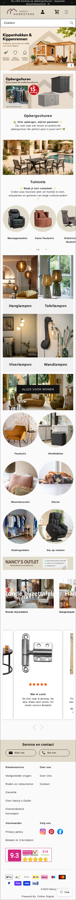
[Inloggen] (44, 12)
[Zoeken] (72, 23)
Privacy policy (14, 831)
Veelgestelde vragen (18, 775)
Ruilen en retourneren (20, 784)
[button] (66, 12)
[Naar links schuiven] (30, 249)
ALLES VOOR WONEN (38, 389)
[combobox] (38, 23)
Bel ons (51, 752)
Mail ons (20, 752)
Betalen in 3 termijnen (19, 840)
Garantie (11, 792)
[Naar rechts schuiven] (46, 249)
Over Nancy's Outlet (18, 800)
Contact (45, 784)
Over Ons (46, 775)
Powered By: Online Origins (38, 896)
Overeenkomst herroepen (15, 811)
